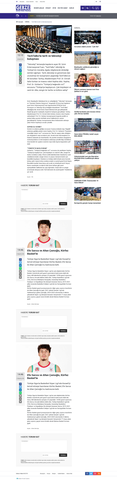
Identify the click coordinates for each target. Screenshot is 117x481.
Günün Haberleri (30, 1)
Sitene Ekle (42, 1)
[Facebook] (20, 65)
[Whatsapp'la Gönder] (20, 73)
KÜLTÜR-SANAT (63, 8)
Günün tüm (95, 16)
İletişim (54, 473)
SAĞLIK (71, 8)
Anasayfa (20, 21)
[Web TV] (96, 1)
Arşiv (37, 1)
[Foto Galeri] (100, 1)
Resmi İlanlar (39, 8)
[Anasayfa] (17, 1)
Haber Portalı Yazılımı (24, 478)
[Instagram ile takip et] (95, 473)
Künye (48, 473)
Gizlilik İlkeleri (61, 473)
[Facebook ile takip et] (87, 473)
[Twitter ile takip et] (91, 473)
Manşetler (22, 1)
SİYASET (48, 8)
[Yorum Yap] (20, 82)
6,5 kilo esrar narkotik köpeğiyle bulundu (47, 16)
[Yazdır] (20, 79)
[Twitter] (20, 67)
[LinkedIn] (20, 70)
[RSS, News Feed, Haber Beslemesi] (99, 473)
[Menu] (82, 8)
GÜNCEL (27, 21)
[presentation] (22, 16)
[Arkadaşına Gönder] (20, 76)
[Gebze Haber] (23, 8)
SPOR (54, 8)
